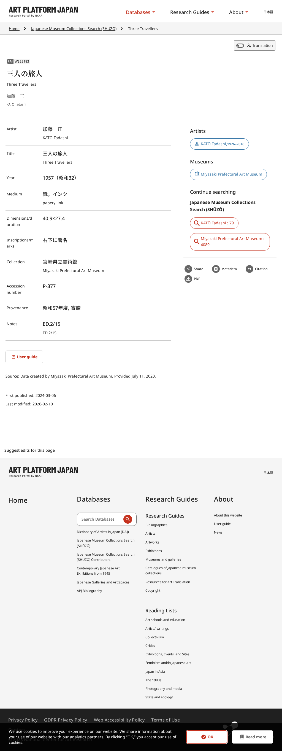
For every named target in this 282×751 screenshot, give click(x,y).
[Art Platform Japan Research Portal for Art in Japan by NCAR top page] (43, 12)
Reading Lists (161, 610)
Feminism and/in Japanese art (168, 662)
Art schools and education (165, 619)
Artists (150, 533)
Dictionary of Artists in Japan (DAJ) (103, 531)
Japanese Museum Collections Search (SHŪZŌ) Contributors (105, 557)
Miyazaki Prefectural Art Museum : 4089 (232, 241)
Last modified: (19, 404)
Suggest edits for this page (30, 450)
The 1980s (153, 680)
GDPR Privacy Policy (65, 720)
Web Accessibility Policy (119, 720)
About (236, 12)
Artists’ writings (157, 628)
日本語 (268, 12)
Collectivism (154, 637)
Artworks (152, 542)
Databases (138, 12)
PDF (197, 278)
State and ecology (159, 697)
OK (210, 737)
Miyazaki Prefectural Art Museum (231, 174)
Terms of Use (165, 720)
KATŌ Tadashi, (222, 143)
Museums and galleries (163, 559)
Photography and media (163, 688)
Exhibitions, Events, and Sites (167, 654)
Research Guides (189, 12)
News (218, 532)
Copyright (152, 590)
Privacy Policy (22, 720)
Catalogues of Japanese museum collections (170, 570)
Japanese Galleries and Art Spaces (103, 582)
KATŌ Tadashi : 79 (217, 222)
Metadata (229, 269)
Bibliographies (156, 525)
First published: (21, 395)
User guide (222, 523)
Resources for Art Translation (167, 582)
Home (14, 28)
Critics (150, 645)
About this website (228, 515)
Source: (13, 376)
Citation (261, 269)
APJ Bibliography (89, 590)
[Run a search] (127, 519)
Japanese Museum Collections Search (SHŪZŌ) (73, 28)
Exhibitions (153, 550)
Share (198, 269)
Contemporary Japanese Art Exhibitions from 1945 (98, 571)
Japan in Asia (155, 671)
